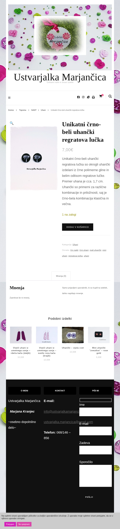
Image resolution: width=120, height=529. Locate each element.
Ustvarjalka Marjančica (60, 77)
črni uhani (84, 250)
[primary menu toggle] (10, 98)
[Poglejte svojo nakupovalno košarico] (100, 96)
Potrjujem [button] (10, 524)
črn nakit (74, 250)
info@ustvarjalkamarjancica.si (65, 411)
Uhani (75, 244)
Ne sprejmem (24, 524)
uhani (86, 256)
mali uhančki (95, 250)
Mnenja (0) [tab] (61, 276)
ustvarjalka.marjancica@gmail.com (68, 422)
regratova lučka (75, 256)
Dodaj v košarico (77, 227)
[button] (12, 123)
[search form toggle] (110, 96)
